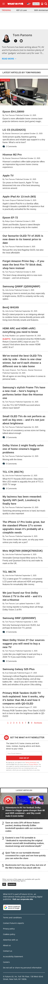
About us (7, 945)
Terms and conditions (12, 917)
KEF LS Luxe (21, 10)
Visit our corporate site (22, 899)
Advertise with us (10, 940)
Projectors (5, 80)
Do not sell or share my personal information (22, 967)
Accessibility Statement (13, 956)
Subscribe (36, 4)
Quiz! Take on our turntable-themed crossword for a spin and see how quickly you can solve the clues (25, 855)
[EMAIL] (21, 41)
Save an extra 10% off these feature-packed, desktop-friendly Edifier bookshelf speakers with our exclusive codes (24, 826)
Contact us (7, 951)
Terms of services (30, 762)
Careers (6, 962)
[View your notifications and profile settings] (22, 3)
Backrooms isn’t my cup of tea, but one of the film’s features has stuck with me (25, 866)
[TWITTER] (15, 41)
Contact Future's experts (13, 923)
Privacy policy (9, 928)
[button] (46, 4)
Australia (11, 884)
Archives (38, 723)
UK (4, 884)
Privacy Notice (33, 764)
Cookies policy (9, 934)
